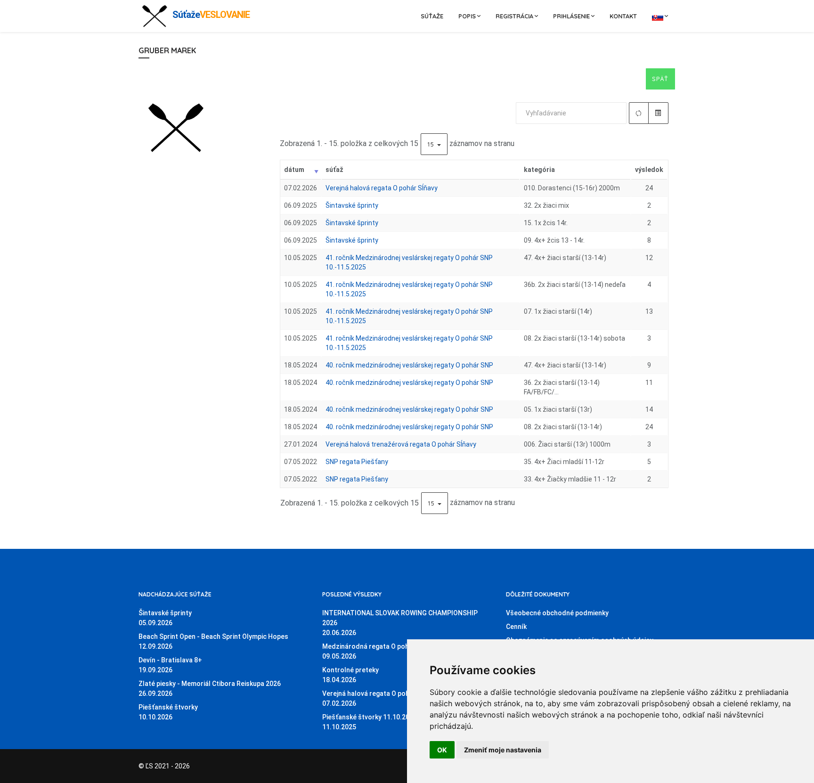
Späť (660, 78)
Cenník (516, 626)
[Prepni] (658, 113)
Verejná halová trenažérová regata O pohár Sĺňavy (401, 444)
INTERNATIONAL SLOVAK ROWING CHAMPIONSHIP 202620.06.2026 (400, 622)
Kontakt (623, 16)
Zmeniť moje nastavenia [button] (502, 750)
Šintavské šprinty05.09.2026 (165, 618)
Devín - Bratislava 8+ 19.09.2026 (170, 665)
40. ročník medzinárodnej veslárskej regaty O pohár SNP (409, 365)
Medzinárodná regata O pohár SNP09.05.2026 (376, 651)
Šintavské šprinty (352, 205)
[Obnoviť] (639, 113)
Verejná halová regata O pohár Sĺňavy (382, 188)
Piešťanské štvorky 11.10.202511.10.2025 (369, 722)
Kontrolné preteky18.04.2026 (350, 675)
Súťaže (432, 16)
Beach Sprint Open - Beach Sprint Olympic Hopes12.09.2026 (213, 641)
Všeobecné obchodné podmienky (557, 613)
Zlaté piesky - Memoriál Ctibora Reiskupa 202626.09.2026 (209, 688)
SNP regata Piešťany (357, 461)
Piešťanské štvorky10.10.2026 (168, 712)
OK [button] (442, 750)
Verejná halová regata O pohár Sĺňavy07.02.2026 (380, 698)
